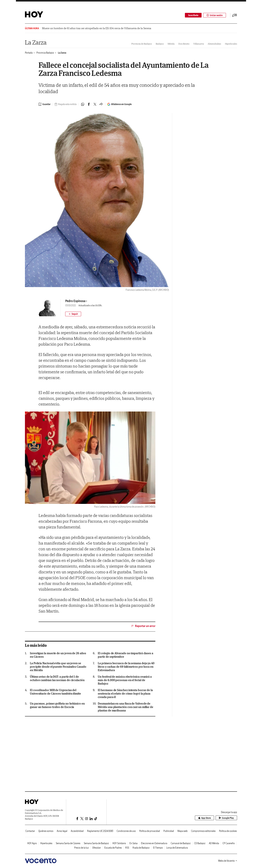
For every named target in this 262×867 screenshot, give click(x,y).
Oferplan (96, 847)
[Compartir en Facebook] (89, 104)
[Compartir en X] (95, 104)
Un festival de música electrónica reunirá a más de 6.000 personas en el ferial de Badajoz (125, 680)
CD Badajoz (199, 843)
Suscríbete (193, 15)
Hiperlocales (231, 43)
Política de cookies (228, 831)
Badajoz (160, 43)
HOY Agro (32, 843)
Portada (29, 52)
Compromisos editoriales (203, 831)
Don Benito (183, 43)
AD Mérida (214, 843)
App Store (206, 817)
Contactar (30, 831)
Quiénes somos (45, 831)
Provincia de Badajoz (141, 43)
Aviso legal (62, 831)
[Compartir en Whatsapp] (82, 104)
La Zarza (36, 42)
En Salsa (133, 843)
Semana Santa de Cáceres (68, 843)
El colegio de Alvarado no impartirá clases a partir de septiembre (125, 655)
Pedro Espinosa (75, 301)
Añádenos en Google (121, 104)
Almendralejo (214, 43)
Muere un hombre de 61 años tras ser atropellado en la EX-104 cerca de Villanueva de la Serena (96, 28)
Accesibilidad (77, 831)
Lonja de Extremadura (177, 847)
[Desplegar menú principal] (234, 15)
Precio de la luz (81, 847)
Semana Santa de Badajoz (96, 843)
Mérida (171, 43)
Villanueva (198, 43)
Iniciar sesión (216, 15)
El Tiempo (158, 847)
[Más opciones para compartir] (101, 104)
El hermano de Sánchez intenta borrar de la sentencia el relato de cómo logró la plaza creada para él (125, 693)
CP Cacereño (228, 843)
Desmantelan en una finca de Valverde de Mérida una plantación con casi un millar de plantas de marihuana (125, 707)
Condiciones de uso (126, 831)
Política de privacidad (149, 831)
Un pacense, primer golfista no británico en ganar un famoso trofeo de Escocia (57, 705)
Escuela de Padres (113, 847)
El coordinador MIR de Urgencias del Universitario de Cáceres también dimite (55, 691)
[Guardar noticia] (44, 104)
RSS (127, 847)
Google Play (228, 817)
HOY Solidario (119, 843)
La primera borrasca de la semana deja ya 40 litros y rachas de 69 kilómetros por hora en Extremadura (126, 667)
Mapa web (182, 831)
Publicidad (168, 831)
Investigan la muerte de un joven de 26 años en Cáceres (58, 655)
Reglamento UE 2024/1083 (100, 831)
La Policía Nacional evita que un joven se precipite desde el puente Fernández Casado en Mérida (58, 667)
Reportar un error (145, 626)
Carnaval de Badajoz (181, 843)
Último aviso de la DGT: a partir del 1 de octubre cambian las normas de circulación (57, 678)
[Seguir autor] (73, 314)
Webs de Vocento (226, 860)
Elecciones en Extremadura (154, 843)
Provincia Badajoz (45, 52)
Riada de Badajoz (141, 847)
